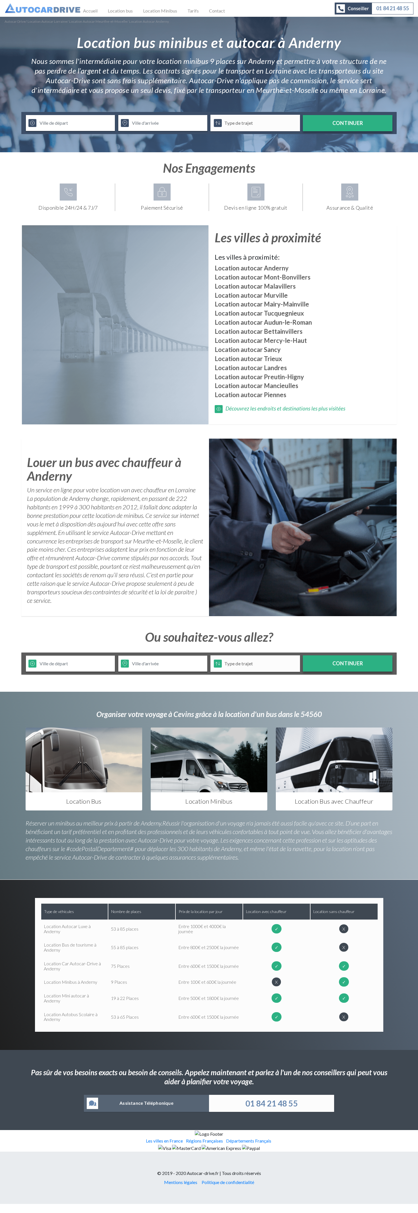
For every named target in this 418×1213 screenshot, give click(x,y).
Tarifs (193, 10)
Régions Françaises (204, 1140)
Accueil (90, 10)
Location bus (120, 10)
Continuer (347, 123)
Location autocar (252, 268)
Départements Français (248, 1140)
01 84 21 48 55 (271, 1103)
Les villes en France (164, 1140)
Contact (217, 10)
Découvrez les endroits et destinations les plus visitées (285, 408)
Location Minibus (160, 10)
